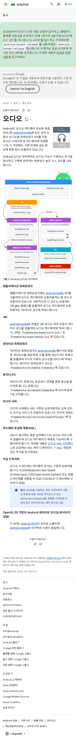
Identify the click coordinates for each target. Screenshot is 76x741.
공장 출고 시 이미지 (13, 610)
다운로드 (7, 599)
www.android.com (13, 691)
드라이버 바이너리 (12, 616)
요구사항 (7, 594)
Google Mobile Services (16, 696)
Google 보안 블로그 (13, 648)
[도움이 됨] (23, 110)
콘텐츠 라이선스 (54, 558)
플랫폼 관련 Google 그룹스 (17, 653)
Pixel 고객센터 (10, 685)
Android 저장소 (11, 588)
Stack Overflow (11, 702)
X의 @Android (11, 631)
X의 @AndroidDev (13, 636)
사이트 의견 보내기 (37, 726)
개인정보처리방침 (14, 726)
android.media (22, 133)
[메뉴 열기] (5, 4)
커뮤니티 (25, 720)
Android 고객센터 (12, 679)
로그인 (68, 4)
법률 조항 (38, 720)
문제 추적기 (9, 707)
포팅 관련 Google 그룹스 (16, 664)
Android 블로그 (11, 642)
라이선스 (51, 720)
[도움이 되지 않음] (28, 110)
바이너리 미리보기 (12, 605)
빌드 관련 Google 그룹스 (16, 659)
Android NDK (29, 524)
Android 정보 (10, 720)
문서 (5, 15)
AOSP (6, 103)
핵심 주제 (26, 103)
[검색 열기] (52, 4)
